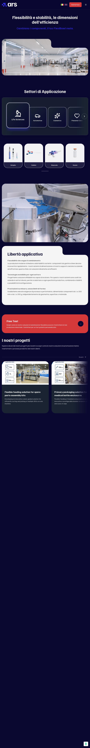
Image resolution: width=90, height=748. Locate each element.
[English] (66, 4)
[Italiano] (62, 4)
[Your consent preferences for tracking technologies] (86, 744)
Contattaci (75, 5)
